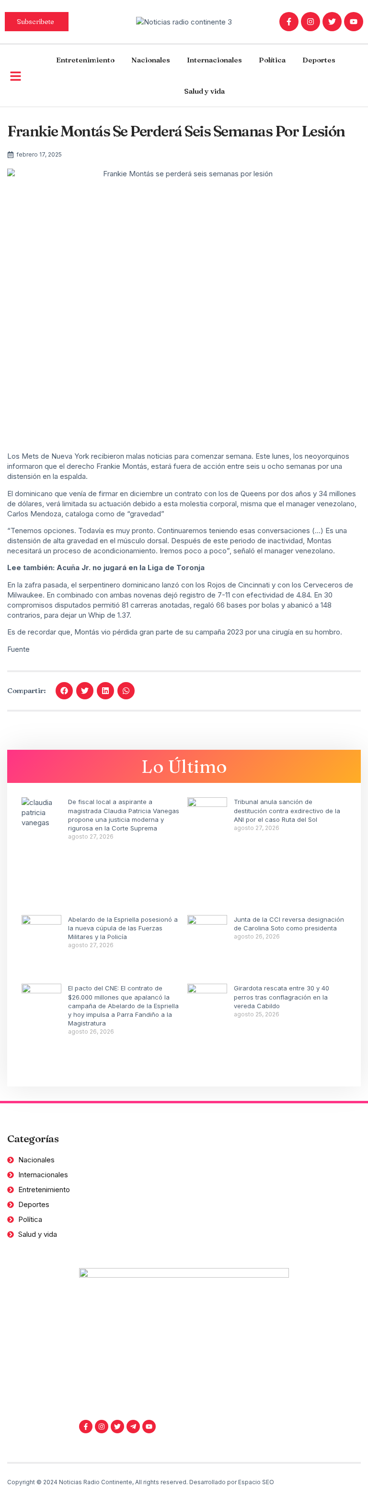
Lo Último (184, 766)
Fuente (18, 649)
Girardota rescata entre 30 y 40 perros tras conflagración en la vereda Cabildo (281, 996)
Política (272, 59)
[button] (64, 690)
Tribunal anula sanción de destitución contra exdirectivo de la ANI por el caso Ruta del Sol (287, 810)
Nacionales (150, 59)
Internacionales (214, 59)
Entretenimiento (85, 59)
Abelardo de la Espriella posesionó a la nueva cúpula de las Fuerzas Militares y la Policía (123, 927)
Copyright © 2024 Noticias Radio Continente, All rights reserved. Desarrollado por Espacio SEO (140, 1482)
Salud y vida (204, 91)
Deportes (318, 59)
